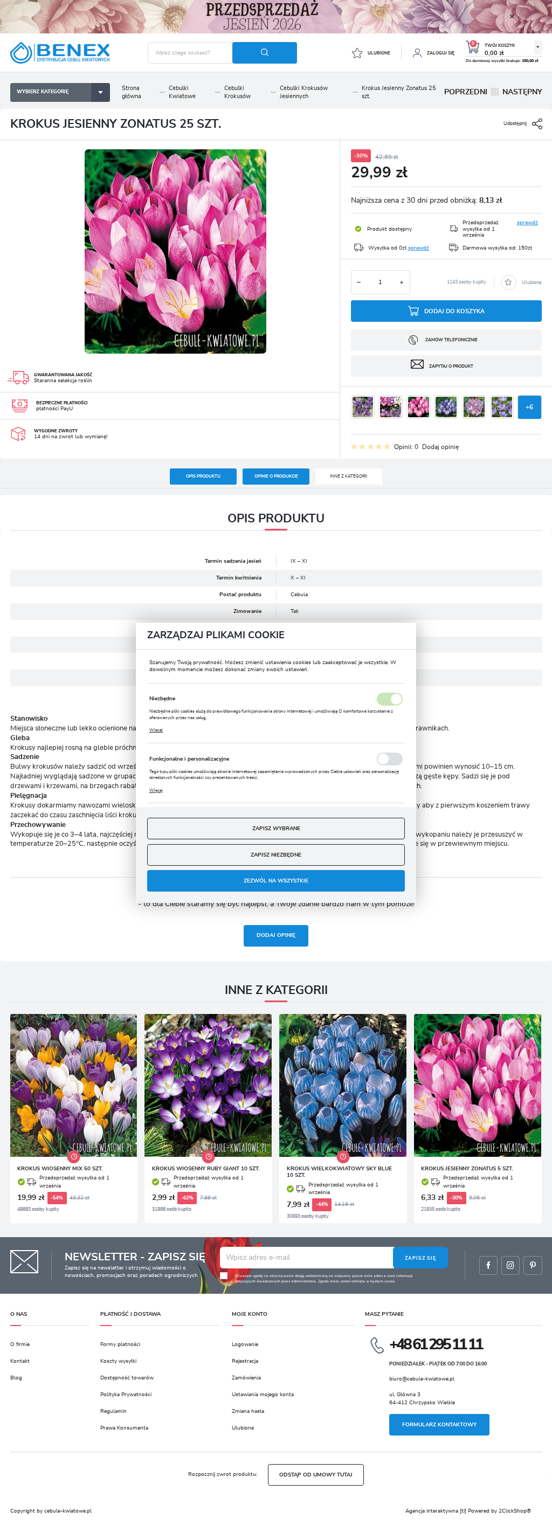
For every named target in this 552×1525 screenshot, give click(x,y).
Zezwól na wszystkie (276, 881)
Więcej (156, 730)
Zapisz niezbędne (276, 855)
